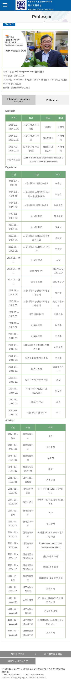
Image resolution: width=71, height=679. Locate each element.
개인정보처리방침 (53, 654)
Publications (52, 100)
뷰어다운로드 (17, 654)
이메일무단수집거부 (18, 661)
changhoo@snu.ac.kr (20, 87)
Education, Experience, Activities (18, 100)
